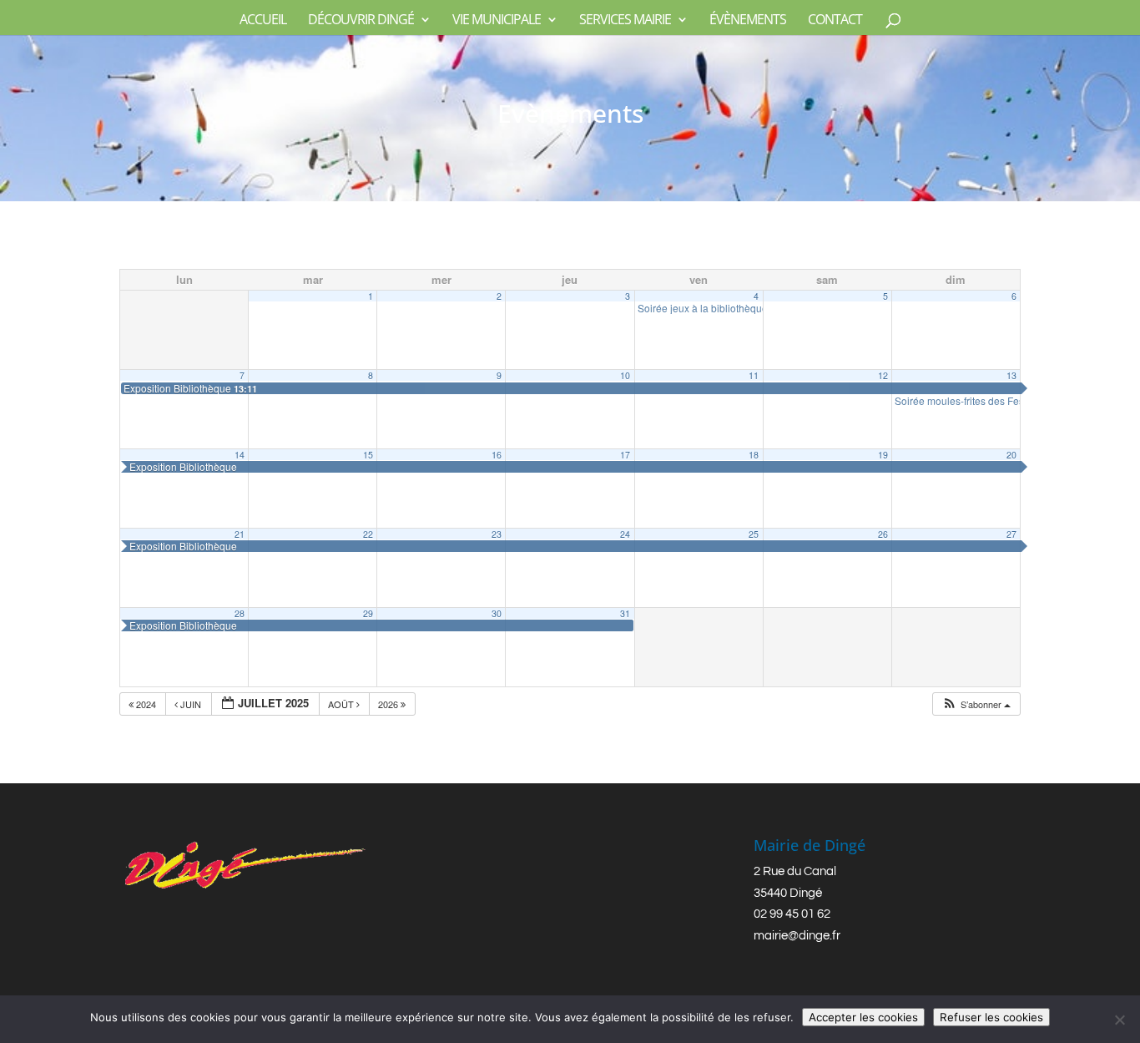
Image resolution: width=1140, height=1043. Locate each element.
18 (754, 454)
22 (368, 534)
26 (883, 534)
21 (240, 534)
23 (497, 534)
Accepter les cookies (863, 1017)
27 (1011, 534)
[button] (976, 704)
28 (240, 613)
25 (754, 534)
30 (497, 613)
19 (883, 454)
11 (754, 375)
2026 (389, 704)
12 (883, 375)
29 (368, 613)
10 (625, 375)
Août (342, 704)
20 (1011, 454)
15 (368, 454)
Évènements (747, 20)
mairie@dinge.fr (797, 935)
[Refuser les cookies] (1119, 1019)
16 (497, 454)
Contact (835, 20)
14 (240, 454)
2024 (146, 704)
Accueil (263, 20)
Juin (191, 704)
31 (625, 613)
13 (1011, 375)
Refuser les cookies (991, 1017)
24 (625, 534)
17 (625, 454)
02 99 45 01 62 (792, 914)
